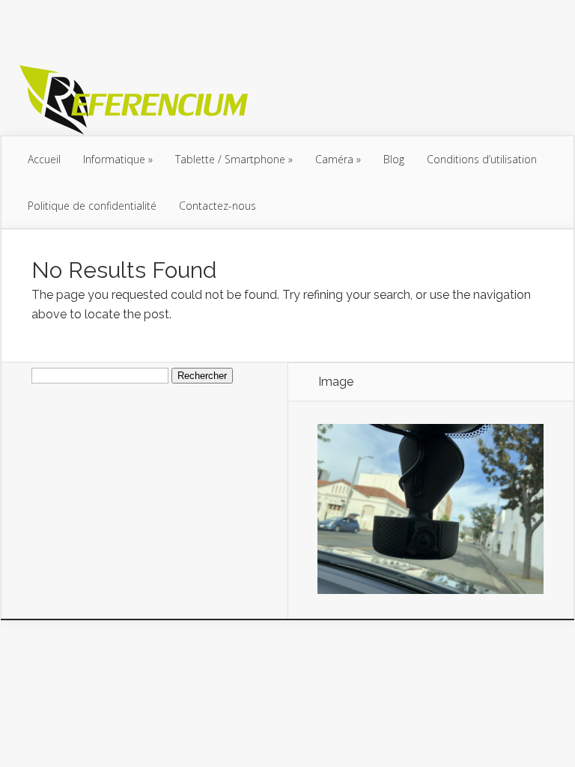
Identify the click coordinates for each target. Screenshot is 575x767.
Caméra (334, 159)
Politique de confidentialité (92, 205)
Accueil (44, 159)
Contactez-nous (217, 205)
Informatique (114, 159)
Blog (393, 159)
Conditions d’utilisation (482, 159)
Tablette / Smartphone (230, 159)
